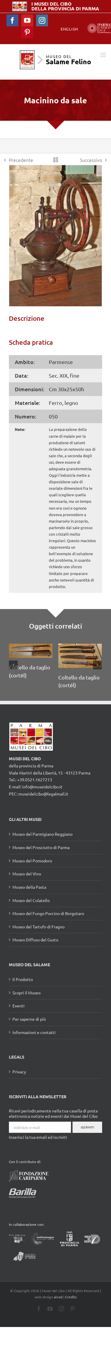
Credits (71, 1296)
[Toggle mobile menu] (103, 55)
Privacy (19, 1071)
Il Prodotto (22, 979)
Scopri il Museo (26, 992)
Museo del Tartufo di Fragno (38, 926)
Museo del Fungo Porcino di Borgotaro (48, 913)
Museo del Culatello (31, 900)
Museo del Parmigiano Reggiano (42, 834)
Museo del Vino (26, 873)
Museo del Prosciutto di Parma (41, 847)
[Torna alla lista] (55, 160)
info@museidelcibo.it (42, 786)
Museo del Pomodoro (32, 860)
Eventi (18, 1005)
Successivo (91, 160)
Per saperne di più (29, 1019)
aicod (58, 1296)
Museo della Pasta (29, 887)
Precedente (21, 160)
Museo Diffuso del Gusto (35, 939)
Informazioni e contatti (34, 1032)
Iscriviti (87, 1127)
